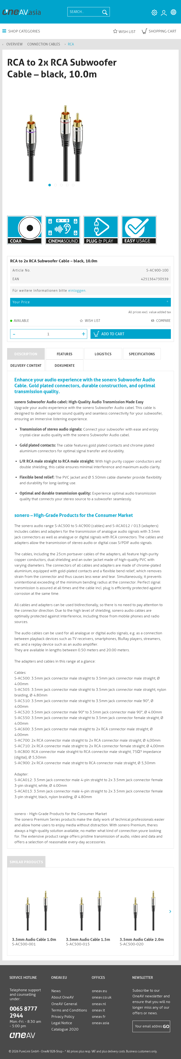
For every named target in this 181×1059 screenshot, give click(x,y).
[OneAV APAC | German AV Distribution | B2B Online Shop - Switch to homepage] (21, 12)
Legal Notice (61, 1023)
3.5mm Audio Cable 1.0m (34, 940)
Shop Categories (23, 31)
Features (65, 354)
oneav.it (98, 1010)
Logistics (103, 354)
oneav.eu (99, 991)
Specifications (142, 354)
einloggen (77, 291)
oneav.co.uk (101, 997)
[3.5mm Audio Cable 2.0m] (144, 905)
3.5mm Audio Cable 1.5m (88, 940)
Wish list (127, 31)
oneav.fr (99, 1016)
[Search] (105, 11)
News (56, 991)
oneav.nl (99, 1004)
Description (25, 354)
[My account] (163, 12)
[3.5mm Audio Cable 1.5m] (90, 905)
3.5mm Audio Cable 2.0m (142, 940)
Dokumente (65, 366)
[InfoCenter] (153, 12)
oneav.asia (100, 1023)
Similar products (26, 862)
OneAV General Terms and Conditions (69, 1007)
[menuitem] (88, 11)
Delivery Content (26, 366)
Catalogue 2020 (64, 1029)
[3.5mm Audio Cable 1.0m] (36, 905)
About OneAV (62, 997)
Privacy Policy (62, 1016)
